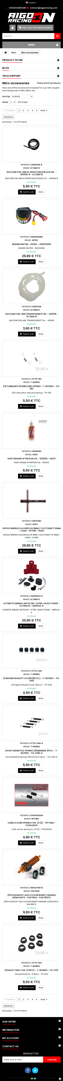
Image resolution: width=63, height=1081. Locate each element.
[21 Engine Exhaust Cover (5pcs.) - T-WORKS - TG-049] (31, 650)
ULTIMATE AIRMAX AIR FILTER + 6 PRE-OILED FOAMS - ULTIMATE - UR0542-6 (31, 604)
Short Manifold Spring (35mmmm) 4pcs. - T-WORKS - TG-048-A (31, 752)
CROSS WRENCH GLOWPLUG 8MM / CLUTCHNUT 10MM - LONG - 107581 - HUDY (31, 529)
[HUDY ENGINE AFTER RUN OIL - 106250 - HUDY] (31, 431)
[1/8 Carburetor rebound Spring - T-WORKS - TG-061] (31, 358)
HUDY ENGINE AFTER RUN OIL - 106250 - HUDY (31, 458)
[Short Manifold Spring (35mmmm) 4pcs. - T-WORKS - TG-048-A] (31, 723)
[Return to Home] (5, 53)
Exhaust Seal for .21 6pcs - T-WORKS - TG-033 (31, 970)
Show (5, 102)
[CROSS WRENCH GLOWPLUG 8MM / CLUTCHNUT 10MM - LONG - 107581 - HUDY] (31, 500)
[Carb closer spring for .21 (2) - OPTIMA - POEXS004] (31, 795)
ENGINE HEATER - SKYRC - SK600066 (31, 244)
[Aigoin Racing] (31, 18)
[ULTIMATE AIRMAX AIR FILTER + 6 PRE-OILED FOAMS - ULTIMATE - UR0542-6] (31, 575)
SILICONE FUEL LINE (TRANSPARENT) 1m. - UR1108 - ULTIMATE (31, 315)
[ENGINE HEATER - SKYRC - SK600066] (31, 216)
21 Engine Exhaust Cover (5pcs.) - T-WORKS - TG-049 (31, 679)
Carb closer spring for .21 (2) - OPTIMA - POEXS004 (32, 824)
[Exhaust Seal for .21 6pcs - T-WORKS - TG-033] (31, 942)
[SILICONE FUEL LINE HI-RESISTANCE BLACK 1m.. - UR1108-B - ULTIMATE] (31, 144)
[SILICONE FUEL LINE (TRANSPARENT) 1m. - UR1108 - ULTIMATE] (31, 286)
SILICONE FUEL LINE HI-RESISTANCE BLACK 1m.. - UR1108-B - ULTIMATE (31, 173)
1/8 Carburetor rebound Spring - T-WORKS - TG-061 (31, 387)
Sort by (6, 96)
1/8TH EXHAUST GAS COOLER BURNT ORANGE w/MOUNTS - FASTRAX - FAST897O (31, 896)
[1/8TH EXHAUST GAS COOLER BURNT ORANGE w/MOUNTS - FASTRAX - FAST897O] (31, 867)
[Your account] (12, 28)
